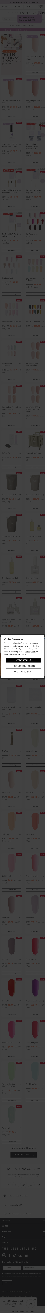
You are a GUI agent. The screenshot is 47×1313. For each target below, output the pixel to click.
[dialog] (22, 656)
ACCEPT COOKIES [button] (23, 660)
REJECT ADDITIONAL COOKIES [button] (23, 666)
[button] (22, 672)
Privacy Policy (30, 652)
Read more (22, 654)
